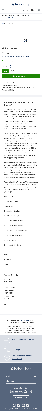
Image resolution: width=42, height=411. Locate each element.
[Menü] (4, 10)
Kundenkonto (17, 358)
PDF (12, 71)
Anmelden (31, 10)
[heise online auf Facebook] (14, 406)
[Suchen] (23, 10)
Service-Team (22, 347)
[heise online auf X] (18, 406)
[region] (21, 34)
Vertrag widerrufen (21, 397)
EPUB (5, 71)
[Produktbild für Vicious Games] (21, 34)
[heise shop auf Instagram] (27, 406)
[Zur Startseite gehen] (21, 4)
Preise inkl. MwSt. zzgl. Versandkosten (15, 56)
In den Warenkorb (22, 76)
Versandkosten (24, 320)
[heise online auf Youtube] (23, 406)
